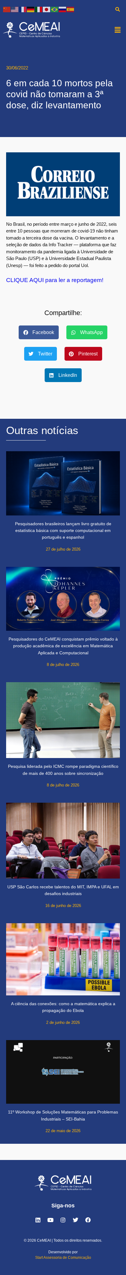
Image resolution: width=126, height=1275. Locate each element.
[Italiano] (39, 9)
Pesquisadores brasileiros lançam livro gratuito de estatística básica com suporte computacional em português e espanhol (63, 530)
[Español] (71, 9)
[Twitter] (75, 1219)
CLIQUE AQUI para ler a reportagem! (54, 280)
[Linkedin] (37, 1219)
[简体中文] (7, 9)
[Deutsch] (31, 9)
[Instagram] (63, 1219)
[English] (15, 9)
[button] (118, 29)
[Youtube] (50, 1219)
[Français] (23, 9)
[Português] (55, 9)
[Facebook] (88, 1219)
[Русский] (63, 9)
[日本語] (47, 9)
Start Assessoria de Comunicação (63, 1257)
